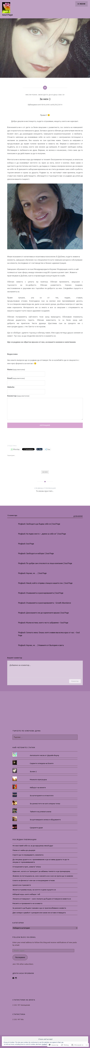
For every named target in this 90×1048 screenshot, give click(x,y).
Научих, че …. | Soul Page (36, 573)
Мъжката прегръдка (38, 779)
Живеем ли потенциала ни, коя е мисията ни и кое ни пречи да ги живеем (43, 876)
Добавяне (78, 516)
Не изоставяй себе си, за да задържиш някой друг (33, 846)
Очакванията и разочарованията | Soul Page (44, 593)
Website (10, 387)
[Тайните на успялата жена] (45, 808)
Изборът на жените (38, 787)
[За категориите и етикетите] (45, 792)
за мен (45, 472)
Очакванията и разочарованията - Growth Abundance (48, 603)
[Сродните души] (45, 824)
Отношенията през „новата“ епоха (27, 867)
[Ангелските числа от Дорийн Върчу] (45, 752)
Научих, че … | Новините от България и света (45, 645)
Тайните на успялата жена (40, 812)
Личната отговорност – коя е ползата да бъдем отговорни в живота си (42, 899)
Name (16, 369)
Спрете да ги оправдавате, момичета (28, 855)
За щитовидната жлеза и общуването (45, 820)
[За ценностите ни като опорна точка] (45, 800)
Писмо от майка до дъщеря (24, 850)
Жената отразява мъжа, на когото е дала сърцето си (34, 890)
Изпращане (45, 425)
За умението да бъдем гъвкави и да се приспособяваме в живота (39, 908)
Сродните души (36, 828)
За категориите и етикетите (41, 795)
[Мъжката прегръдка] (45, 776)
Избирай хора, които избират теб (26, 894)
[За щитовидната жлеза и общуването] (45, 816)
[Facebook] (13, 978)
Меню (82, 4)
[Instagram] (16, 978)
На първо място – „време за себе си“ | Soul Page (46, 534)
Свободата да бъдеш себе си (51, 94)
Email (16, 378)
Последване (20, 957)
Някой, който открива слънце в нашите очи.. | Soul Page (49, 583)
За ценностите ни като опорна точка (45, 804)
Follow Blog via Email (24, 937)
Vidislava (45, 105)
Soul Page (7, 14)
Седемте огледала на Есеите (41, 763)
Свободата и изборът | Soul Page (40, 553)
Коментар (75, 681)
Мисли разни (31, 94)
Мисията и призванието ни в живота (27, 903)
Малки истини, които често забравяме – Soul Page (47, 623)
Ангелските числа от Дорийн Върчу (44, 755)
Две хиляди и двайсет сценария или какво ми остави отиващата (39, 913)
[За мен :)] (45, 768)
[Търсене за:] (45, 737)
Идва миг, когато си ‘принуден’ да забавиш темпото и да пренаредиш (41, 871)
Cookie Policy (46, 1044)
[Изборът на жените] (45, 784)
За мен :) (33, 771)
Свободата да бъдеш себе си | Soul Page (43, 524)
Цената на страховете (22, 885)
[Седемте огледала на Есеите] (45, 760)
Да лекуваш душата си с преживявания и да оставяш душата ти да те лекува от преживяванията (41, 861)
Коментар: (18, 396)
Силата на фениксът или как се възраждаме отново (34, 880)
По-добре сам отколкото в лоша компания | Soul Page (49, 563)
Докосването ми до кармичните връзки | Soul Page (47, 613)
